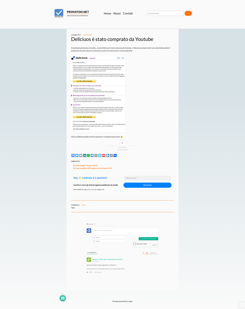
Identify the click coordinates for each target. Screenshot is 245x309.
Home (107, 13)
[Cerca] (188, 13)
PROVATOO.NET (78, 11)
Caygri (130, 301)
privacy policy (90, 189)
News (83, 205)
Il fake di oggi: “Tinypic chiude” (86, 165)
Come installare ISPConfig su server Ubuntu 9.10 (93, 168)
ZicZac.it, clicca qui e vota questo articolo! (108, 259)
